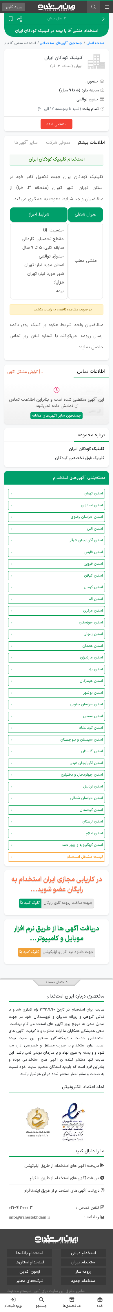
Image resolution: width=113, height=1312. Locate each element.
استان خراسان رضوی (87, 517)
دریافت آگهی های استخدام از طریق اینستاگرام (62, 1191)
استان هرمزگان (91, 681)
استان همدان (92, 646)
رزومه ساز (83, 1272)
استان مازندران (91, 657)
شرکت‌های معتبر (30, 1281)
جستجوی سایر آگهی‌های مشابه (56, 416)
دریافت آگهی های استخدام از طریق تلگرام (65, 1178)
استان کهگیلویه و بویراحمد (82, 845)
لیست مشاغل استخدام (85, 857)
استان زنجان (93, 634)
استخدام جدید (83, 1281)
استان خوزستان (91, 622)
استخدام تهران (83, 1262)
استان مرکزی (93, 611)
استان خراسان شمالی (86, 798)
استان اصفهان (92, 505)
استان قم (96, 599)
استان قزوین (93, 564)
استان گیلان (93, 576)
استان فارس (93, 552)
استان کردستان (91, 810)
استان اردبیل (93, 787)
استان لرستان (92, 822)
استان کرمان (93, 587)
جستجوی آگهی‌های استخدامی (61, 43)
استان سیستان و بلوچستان (81, 740)
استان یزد (95, 669)
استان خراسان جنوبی (86, 704)
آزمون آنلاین (29, 1272)
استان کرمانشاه (91, 728)
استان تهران (93, 493)
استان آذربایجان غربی (86, 763)
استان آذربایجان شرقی (85, 540)
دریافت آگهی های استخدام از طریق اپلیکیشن (62, 1166)
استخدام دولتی (83, 1253)
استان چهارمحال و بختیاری (82, 775)
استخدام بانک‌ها (29, 1253)
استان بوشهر (93, 693)
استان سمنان (93, 716)
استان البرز (95, 529)
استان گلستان (92, 751)
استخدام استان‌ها (30, 1262)
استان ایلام (94, 833)
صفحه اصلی (95, 43)
